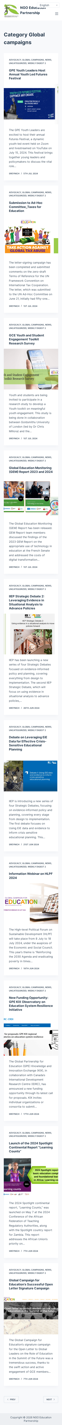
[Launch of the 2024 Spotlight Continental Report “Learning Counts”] (31, 1177)
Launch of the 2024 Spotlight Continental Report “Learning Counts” (31, 1147)
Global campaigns (33, 59)
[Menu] (56, 13)
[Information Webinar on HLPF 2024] (31, 903)
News (48, 59)
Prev (13, 1399)
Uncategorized (18, 63)
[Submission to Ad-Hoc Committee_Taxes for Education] (31, 236)
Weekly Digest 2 (37, 63)
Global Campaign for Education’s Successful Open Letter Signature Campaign (31, 1284)
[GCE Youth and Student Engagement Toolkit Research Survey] (31, 369)
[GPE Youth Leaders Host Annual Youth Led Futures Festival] (31, 104)
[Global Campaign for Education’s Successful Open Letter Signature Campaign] (31, 1314)
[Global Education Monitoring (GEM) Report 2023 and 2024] (31, 497)
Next (49, 1399)
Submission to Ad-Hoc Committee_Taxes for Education (26, 207)
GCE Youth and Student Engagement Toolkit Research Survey (26, 339)
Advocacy (15, 59)
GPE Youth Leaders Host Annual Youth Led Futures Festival (28, 74)
